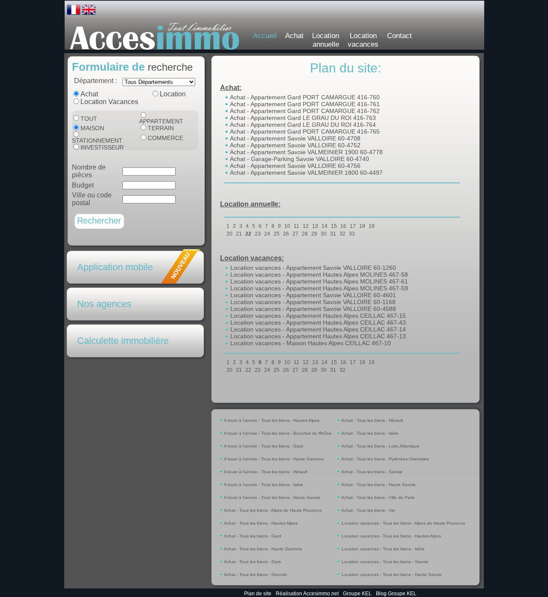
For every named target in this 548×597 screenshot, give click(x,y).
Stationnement (97, 140)
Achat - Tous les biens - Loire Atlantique (380, 446)
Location (173, 94)
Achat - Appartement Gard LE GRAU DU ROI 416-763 (302, 117)
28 (305, 234)
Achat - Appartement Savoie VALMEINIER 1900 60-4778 (306, 152)
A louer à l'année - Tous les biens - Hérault (265, 471)
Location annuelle (325, 40)
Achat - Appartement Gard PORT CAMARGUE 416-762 (304, 110)
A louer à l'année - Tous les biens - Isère (263, 484)
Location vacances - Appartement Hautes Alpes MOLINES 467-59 (318, 288)
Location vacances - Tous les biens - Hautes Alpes (390, 536)
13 (315, 226)
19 (372, 226)
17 (353, 226)
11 (296, 226)
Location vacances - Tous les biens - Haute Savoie (391, 574)
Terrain (161, 128)
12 (306, 226)
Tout (88, 118)
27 (295, 234)
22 (248, 234)
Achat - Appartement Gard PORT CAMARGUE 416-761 (304, 104)
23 (258, 234)
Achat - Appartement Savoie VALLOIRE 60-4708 (294, 138)
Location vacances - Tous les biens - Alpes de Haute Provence (402, 523)
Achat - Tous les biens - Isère (369, 433)
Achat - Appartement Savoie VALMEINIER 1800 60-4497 (306, 172)
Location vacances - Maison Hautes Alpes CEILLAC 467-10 (310, 343)
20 (229, 234)
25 (277, 234)
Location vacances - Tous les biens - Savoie (384, 561)
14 (325, 226)
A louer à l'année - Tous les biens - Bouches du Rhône (277, 433)
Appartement (161, 121)
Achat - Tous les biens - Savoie (371, 471)
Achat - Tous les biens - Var (367, 510)
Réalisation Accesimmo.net (307, 594)
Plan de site (257, 594)
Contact (399, 36)
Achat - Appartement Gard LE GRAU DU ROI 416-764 (302, 124)
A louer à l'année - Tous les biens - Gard (263, 446)
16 (343, 226)
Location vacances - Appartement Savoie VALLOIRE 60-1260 (312, 267)
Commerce (165, 137)
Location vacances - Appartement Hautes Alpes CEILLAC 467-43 (317, 322)
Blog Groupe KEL (396, 594)
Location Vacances (109, 101)
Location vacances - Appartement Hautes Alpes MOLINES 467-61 (318, 281)
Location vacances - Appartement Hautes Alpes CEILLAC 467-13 (317, 336)
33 (352, 234)
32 (342, 234)
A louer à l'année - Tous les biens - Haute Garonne (273, 459)
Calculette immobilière (123, 340)
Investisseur (102, 147)
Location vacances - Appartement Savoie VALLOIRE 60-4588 (312, 308)
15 (334, 226)
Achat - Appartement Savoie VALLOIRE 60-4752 (294, 145)
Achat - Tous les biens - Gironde (255, 574)
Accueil (265, 36)
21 (239, 234)
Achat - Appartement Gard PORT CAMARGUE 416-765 (304, 131)
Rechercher (99, 220)
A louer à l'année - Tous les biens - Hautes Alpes (271, 420)
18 (362, 226)
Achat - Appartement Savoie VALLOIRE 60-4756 (294, 165)
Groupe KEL (357, 594)
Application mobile (115, 267)
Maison (92, 128)
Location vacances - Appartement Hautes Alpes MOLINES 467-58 (318, 274)
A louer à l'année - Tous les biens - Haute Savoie (271, 497)
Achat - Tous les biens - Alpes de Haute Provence (272, 510)
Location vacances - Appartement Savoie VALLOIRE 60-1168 (312, 301)
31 (333, 234)
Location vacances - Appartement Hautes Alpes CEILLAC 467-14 (317, 329)
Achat (294, 36)
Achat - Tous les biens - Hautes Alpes (260, 523)
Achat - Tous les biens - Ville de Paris (377, 497)
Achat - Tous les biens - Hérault (371, 420)
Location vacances (363, 40)
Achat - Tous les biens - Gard (252, 536)
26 (286, 234)
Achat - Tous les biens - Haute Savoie (378, 484)
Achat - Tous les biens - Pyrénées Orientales (384, 459)
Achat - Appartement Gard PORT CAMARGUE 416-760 (304, 97)
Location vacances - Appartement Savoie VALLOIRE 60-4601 (312, 295)
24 (267, 234)
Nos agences (104, 303)
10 (287, 226)
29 (314, 234)
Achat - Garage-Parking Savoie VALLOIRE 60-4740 (299, 158)
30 (324, 234)
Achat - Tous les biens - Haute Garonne (262, 548)
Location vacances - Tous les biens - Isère (382, 548)
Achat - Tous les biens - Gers (252, 561)
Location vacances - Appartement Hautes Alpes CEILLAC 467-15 (317, 315)
